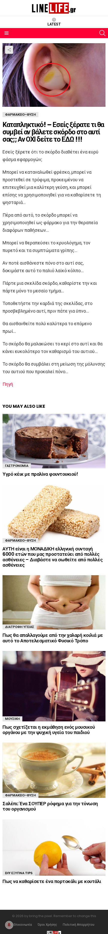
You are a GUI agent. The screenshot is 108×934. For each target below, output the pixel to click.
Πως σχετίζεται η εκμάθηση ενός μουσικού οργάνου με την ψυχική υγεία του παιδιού (49, 730)
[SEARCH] (102, 33)
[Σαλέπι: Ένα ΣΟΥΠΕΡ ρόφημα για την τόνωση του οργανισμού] (54, 770)
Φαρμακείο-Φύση (20, 540)
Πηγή (8, 384)
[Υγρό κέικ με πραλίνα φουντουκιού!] (54, 441)
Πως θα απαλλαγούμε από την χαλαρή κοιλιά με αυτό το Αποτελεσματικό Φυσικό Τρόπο (53, 638)
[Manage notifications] (9, 925)
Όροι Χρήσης (47, 925)
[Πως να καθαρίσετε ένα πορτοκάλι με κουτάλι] (54, 847)
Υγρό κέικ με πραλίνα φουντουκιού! (40, 474)
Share (9, 50)
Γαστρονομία (16, 465)
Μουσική (12, 718)
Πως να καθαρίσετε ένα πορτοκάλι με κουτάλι (52, 881)
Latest (54, 24)
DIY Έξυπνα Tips (19, 873)
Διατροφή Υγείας (19, 626)
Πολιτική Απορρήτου (78, 925)
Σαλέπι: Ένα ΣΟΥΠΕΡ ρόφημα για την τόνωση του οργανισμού (50, 806)
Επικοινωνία (23, 925)
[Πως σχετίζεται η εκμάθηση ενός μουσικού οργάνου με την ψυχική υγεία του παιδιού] (54, 686)
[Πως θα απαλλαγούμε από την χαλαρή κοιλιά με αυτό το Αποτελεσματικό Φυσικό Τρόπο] (54, 602)
